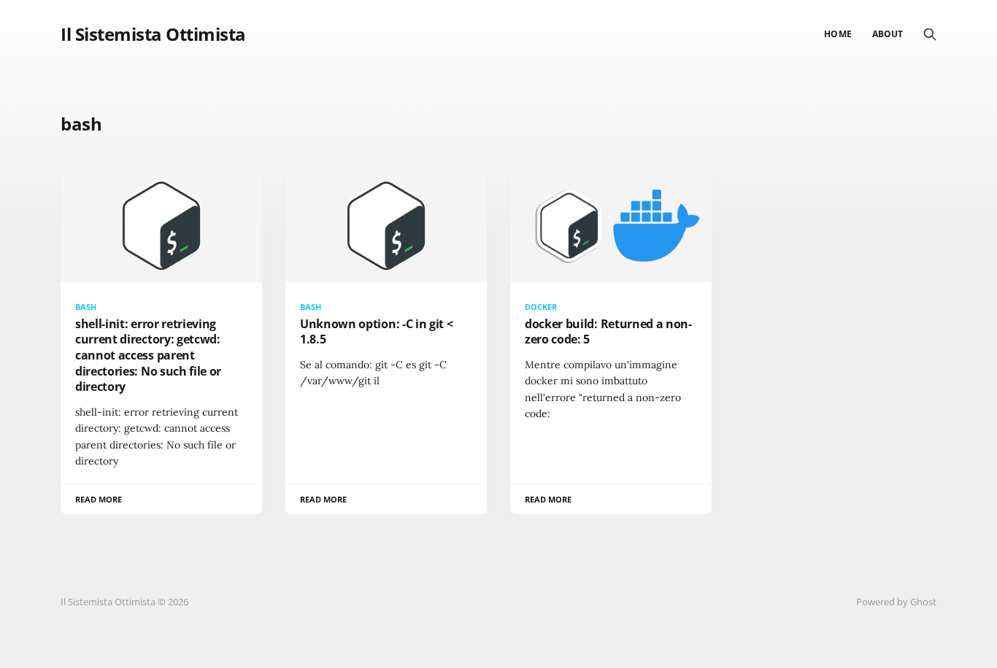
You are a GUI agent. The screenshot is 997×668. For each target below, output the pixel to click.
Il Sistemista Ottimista (153, 34)
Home (837, 34)
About (887, 34)
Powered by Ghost (896, 601)
